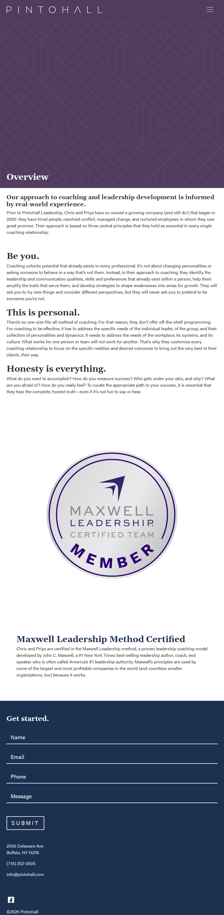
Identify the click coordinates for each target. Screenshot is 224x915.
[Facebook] (11, 899)
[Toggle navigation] (210, 9)
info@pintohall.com (25, 874)
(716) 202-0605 (21, 863)
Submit (25, 823)
